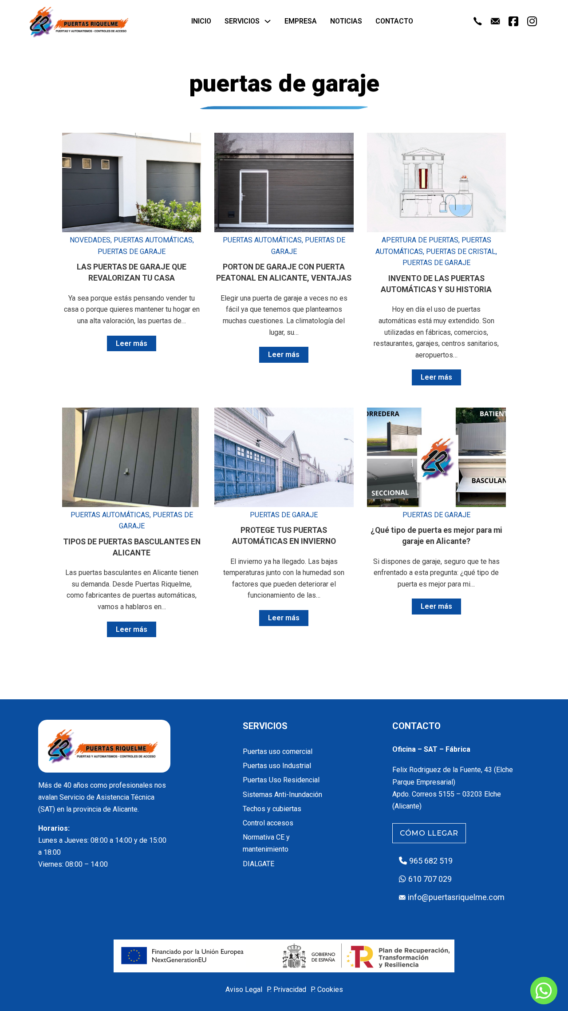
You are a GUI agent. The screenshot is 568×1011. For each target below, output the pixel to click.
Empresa (300, 21)
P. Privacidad (286, 989)
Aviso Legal (243, 989)
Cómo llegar (429, 833)
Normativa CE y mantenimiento (266, 843)
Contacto (394, 21)
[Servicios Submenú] (267, 21)
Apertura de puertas (420, 240)
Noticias (346, 21)
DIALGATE (258, 864)
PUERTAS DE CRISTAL (461, 251)
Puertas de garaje (132, 251)
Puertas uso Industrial (277, 765)
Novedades (90, 240)
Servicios (242, 21)
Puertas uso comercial (277, 751)
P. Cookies (327, 989)
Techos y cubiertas (272, 809)
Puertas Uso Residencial (281, 780)
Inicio (201, 21)
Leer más (131, 343)
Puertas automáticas (153, 240)
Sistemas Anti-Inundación (282, 794)
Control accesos (268, 823)
